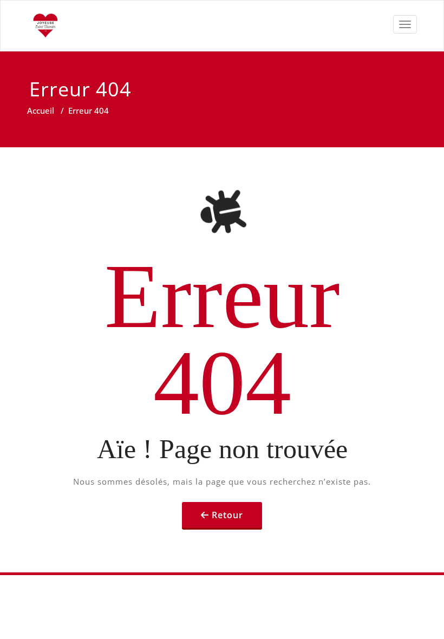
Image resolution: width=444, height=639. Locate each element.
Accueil (40, 110)
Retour (227, 515)
